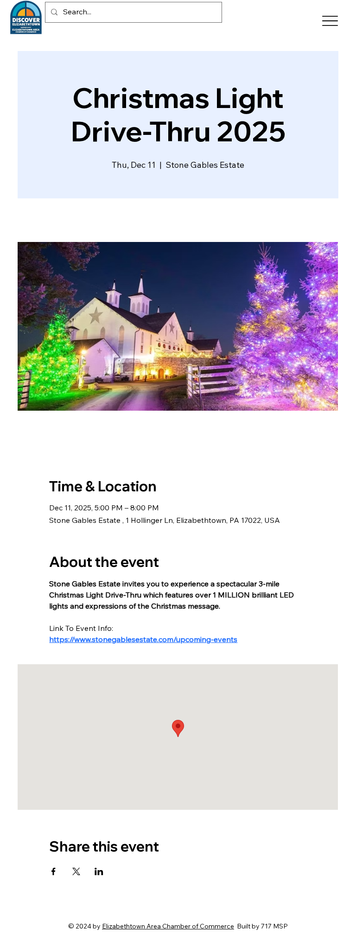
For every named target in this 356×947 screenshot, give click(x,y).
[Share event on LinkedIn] (99, 871)
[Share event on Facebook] (53, 871)
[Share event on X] (76, 871)
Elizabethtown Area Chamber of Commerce (168, 926)
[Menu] (330, 21)
